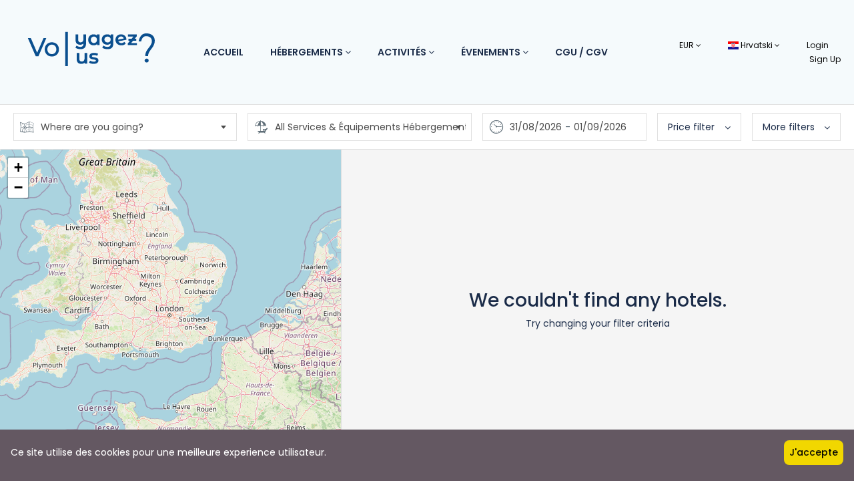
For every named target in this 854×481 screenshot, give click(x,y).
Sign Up (825, 59)
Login (818, 45)
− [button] (18, 187)
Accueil (223, 52)
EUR (687, 45)
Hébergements (307, 52)
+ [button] (18, 167)
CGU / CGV (581, 52)
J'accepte (813, 452)
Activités (403, 52)
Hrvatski (757, 45)
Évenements (491, 52)
